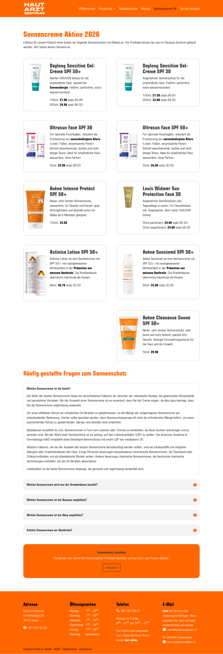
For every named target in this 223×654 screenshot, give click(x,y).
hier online (131, 640)
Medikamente (128, 9)
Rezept (145, 9)
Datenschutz (70, 649)
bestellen (111, 567)
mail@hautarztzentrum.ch (182, 629)
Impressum (85, 649)
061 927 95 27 (130, 611)
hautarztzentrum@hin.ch (181, 642)
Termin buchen (190, 9)
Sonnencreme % (165, 9)
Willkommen (87, 9)
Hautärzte (105, 9)
